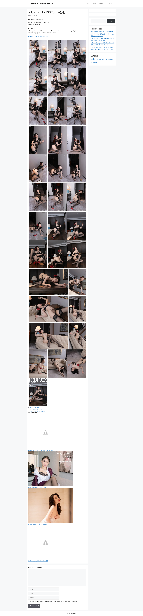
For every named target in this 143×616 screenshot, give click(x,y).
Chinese (32, 407)
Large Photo (32, 67)
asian (93, 59)
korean (94, 62)
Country (101, 3)
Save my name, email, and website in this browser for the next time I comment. (53, 601)
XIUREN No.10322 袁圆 (36, 409)
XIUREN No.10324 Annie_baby (37, 411)
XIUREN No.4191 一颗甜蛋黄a (37, 487)
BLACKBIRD (99, 59)
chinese (106, 59)
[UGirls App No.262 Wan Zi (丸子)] (45, 559)
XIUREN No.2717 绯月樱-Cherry (37, 524)
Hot (109, 3)
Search (111, 21)
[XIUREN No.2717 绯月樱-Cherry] (50, 522)
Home (87, 3)
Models (94, 3)
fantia (111, 59)
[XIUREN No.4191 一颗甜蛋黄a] (50, 485)
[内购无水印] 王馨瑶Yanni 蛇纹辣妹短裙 (102, 31)
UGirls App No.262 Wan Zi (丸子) (38, 561)
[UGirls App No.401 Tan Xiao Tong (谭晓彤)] (45, 448)
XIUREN (37, 407)
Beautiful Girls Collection (41, 4)
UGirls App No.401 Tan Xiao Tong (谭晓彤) (40, 450)
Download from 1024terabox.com (38, 36)
